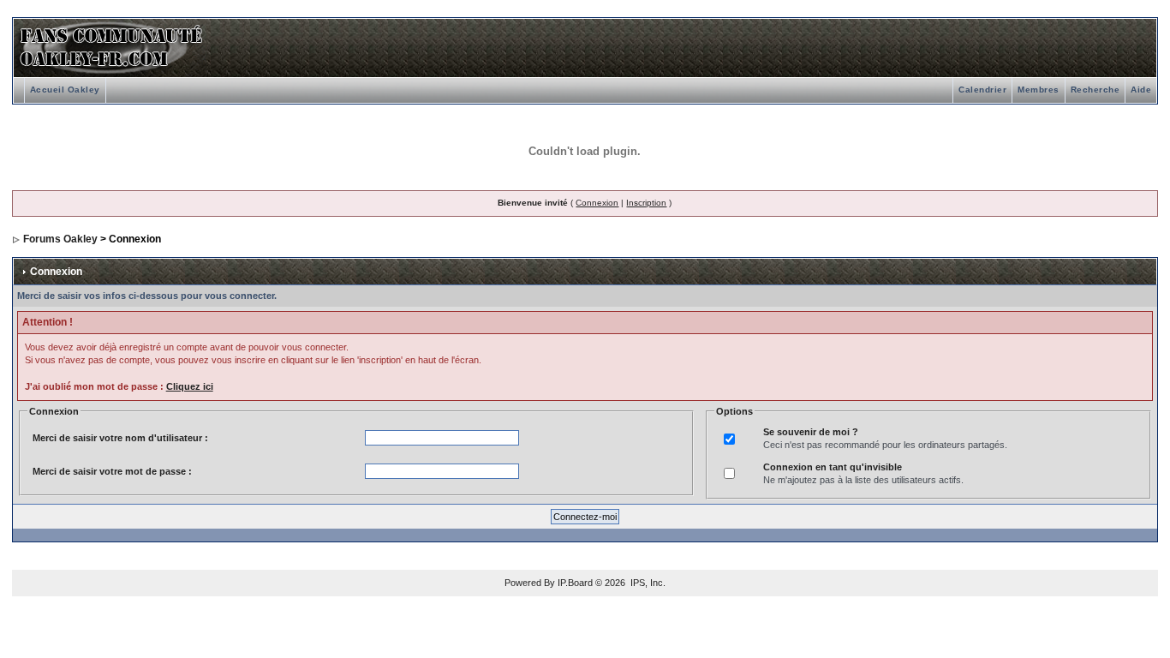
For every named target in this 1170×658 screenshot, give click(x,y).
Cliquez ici (189, 386)
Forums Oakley (60, 239)
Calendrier (982, 89)
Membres (1039, 89)
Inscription (646, 202)
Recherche (1095, 89)
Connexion (597, 202)
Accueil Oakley (65, 89)
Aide (1141, 89)
